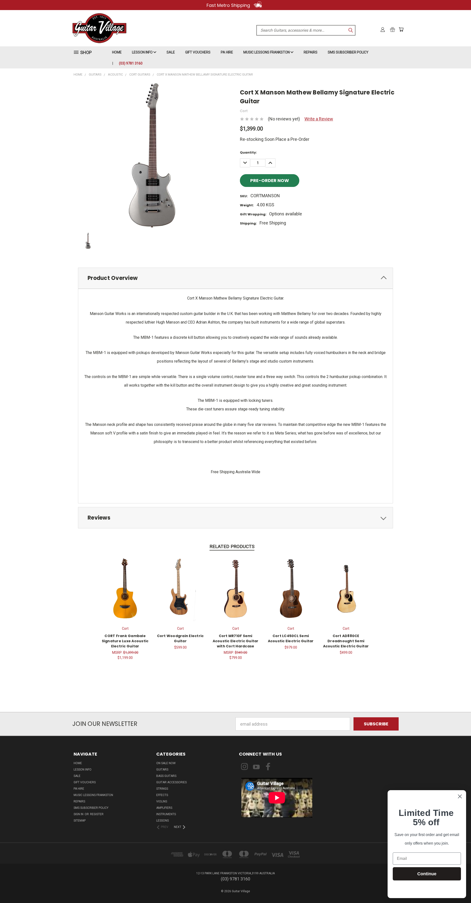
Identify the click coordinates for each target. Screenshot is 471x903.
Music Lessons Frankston (266, 52)
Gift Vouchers (197, 52)
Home (117, 52)
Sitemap (80, 820)
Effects (162, 795)
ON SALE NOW (166, 763)
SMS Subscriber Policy (348, 52)
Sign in (79, 814)
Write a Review (318, 118)
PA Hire (227, 52)
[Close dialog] (460, 796)
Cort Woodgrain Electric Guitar (180, 638)
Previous (456, 887)
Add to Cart (235, 588)
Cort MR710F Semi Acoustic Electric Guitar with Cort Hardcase (236, 641)
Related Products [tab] (231, 546)
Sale (171, 52)
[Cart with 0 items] (401, 29)
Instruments (166, 814)
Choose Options (346, 588)
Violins (161, 801)
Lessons (162, 820)
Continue (426, 873)
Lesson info (142, 52)
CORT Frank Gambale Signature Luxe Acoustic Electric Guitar (125, 641)
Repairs (310, 52)
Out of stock (125, 588)
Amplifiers (164, 808)
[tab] (235, 278)
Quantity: (248, 152)
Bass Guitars (166, 776)
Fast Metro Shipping (229, 5)
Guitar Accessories (171, 782)
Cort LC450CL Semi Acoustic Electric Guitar (291, 638)
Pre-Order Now (290, 588)
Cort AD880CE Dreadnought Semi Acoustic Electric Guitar (346, 641)
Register (97, 814)
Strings (162, 788)
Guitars (162, 769)
